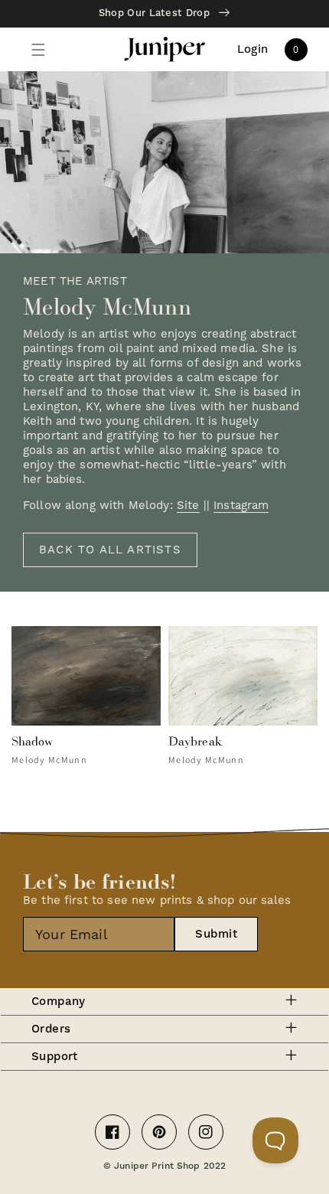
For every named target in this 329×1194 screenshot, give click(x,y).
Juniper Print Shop (157, 1166)
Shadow (32, 741)
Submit (216, 934)
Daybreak (195, 741)
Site (188, 505)
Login (253, 50)
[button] (38, 50)
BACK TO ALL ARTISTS (110, 549)
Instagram (241, 505)
